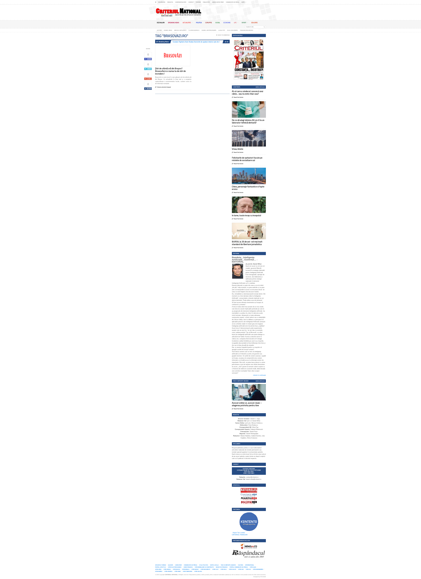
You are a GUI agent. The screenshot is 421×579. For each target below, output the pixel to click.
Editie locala (214, 565)
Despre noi (161, 2)
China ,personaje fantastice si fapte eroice (248, 188)
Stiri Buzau (195, 569)
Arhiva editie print (218, 2)
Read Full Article (237, 97)
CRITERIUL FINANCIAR (239, 535)
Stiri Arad (158, 569)
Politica (199, 22)
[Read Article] (175, 47)
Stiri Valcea (198, 571)
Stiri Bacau (176, 569)
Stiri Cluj (215, 569)
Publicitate (206, 2)
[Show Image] (170, 47)
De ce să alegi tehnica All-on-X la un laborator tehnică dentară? (248, 121)
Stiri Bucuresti (205, 569)
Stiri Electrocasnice (174, 567)
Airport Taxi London (239, 532)
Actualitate (187, 22)
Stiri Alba (253, 567)
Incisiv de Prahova (221, 567)
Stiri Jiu (248, 569)
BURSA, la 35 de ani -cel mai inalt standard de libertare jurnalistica (247, 243)
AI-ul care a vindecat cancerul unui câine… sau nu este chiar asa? (247, 92)
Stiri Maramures (258, 569)
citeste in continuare (259, 375)
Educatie (254, 22)
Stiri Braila (185, 569)
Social (217, 22)
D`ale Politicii (203, 565)
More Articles (260, 87)
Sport (244, 22)
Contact (191, 2)
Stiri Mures (158, 571)
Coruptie (208, 22)
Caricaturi (178, 565)
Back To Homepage (223, 35)
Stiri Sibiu (178, 571)
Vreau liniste (237, 149)
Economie (226, 22)
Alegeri (170, 565)
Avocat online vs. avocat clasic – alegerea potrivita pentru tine (247, 404)
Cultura (240, 565)
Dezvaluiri (161, 22)
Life (235, 22)
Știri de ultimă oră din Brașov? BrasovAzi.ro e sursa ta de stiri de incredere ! (170, 71)
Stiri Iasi (241, 569)
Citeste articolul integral (163, 87)
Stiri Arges (167, 569)
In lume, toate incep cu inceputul (246, 215)
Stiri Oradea (168, 571)
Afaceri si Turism (160, 565)
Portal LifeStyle (160, 567)
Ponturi (198, 2)
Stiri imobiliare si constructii (204, 567)
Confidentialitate (180, 2)
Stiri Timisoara (187, 571)
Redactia (170, 2)
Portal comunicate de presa (239, 567)
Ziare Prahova (188, 567)
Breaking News (173, 22)
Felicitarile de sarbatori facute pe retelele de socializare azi (247, 159)
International (249, 565)
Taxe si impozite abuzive (228, 565)
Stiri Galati (232, 569)
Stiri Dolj (224, 569)
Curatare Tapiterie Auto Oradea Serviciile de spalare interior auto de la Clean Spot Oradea (203, 42)
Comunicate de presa (232, 2)
